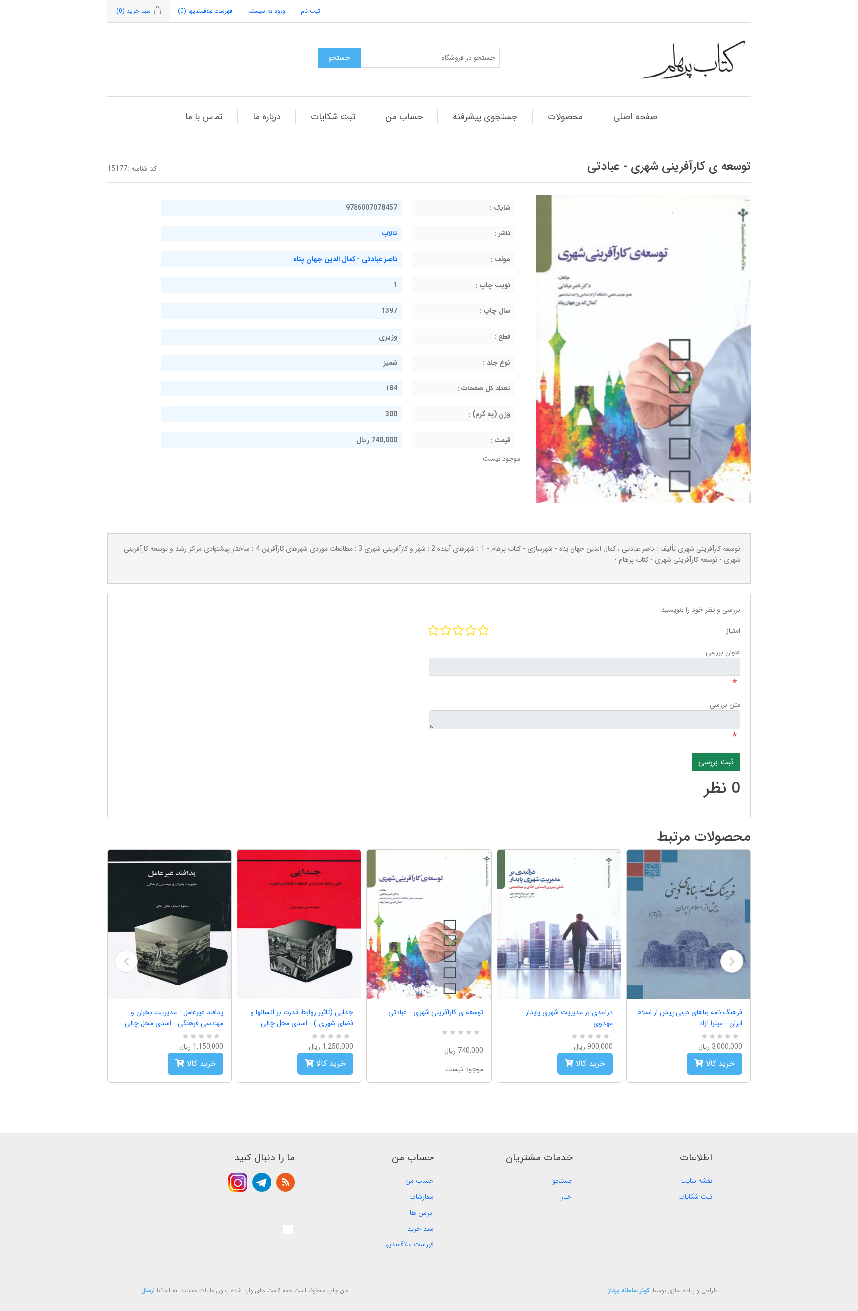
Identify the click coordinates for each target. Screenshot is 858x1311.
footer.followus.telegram (261, 1182)
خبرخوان (285, 1182)
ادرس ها (422, 1212)
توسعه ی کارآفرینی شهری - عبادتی (435, 1012)
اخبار (567, 1196)
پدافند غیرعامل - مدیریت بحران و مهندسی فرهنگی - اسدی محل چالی (174, 1018)
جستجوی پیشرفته (485, 117)
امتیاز (733, 630)
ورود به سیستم (266, 11)
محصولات (565, 117)
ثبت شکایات (333, 117)
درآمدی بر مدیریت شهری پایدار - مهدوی (567, 1018)
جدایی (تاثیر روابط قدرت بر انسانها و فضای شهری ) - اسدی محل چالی (301, 1018)
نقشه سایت (696, 1180)
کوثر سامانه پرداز (629, 1290)
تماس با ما (203, 117)
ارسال (148, 1290)
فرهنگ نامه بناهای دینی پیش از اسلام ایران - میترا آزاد (689, 1018)
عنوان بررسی (723, 652)
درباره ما (267, 117)
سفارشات (421, 1196)
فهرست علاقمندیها (409, 1244)
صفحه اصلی (635, 117)
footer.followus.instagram (237, 1182)
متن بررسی (725, 704)
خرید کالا (200, 1063)
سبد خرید (420, 1228)
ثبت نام (310, 11)
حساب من (404, 117)
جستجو (562, 1180)
